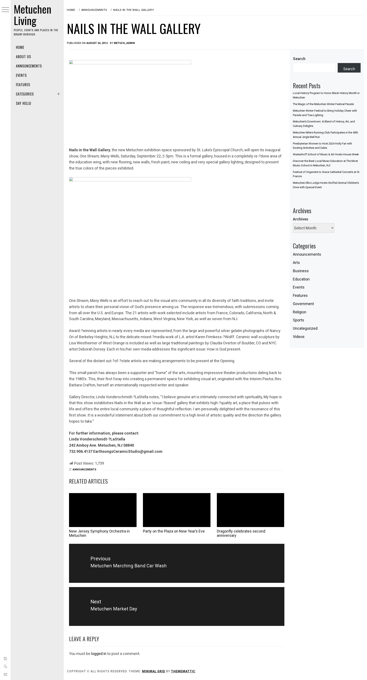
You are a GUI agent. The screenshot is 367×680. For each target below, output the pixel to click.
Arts (296, 262)
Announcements (29, 66)
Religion (299, 312)
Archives (300, 219)
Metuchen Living (32, 14)
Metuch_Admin (124, 43)
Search (299, 58)
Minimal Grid (153, 671)
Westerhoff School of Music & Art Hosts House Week (326, 154)
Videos (299, 336)
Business (301, 271)
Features (23, 84)
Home (20, 47)
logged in (98, 653)
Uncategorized (305, 328)
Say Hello (23, 103)
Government (303, 303)
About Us (23, 56)
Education (301, 279)
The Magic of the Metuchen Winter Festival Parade (323, 104)
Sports (298, 320)
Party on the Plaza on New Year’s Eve (174, 531)
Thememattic (183, 671)
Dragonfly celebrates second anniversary (241, 533)
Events (21, 75)
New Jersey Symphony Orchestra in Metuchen (99, 533)
